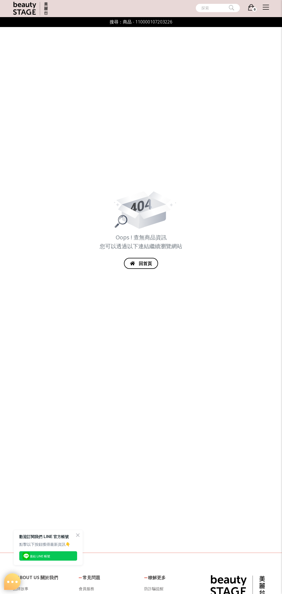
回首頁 (145, 263)
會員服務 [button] (86, 588)
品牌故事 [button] (20, 588)
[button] (237, 585)
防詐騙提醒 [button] (154, 588)
